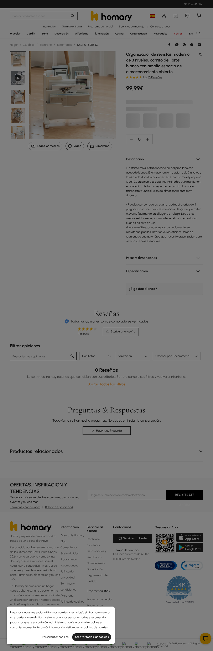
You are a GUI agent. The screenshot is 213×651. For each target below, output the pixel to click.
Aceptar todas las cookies (92, 637)
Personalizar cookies (55, 637)
